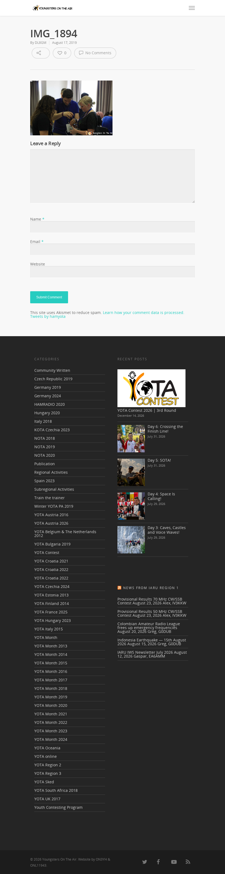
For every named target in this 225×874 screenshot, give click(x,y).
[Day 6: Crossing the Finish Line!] (131, 438)
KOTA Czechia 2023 (52, 429)
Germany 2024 (47, 395)
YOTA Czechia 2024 (51, 586)
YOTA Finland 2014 (51, 603)
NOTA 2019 (44, 446)
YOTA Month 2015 (50, 663)
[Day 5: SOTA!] (131, 472)
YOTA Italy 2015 (48, 629)
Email (37, 241)
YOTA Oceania (47, 747)
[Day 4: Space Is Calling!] (131, 506)
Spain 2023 (44, 480)
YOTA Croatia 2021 (51, 561)
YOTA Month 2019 (50, 696)
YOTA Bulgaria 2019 (52, 544)
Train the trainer (49, 497)
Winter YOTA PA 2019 (53, 506)
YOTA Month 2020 (50, 705)
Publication (44, 463)
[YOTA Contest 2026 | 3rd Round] (151, 388)
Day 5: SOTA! (159, 460)
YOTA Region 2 (47, 764)
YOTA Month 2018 (50, 688)
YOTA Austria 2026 (51, 523)
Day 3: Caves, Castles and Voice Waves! (167, 530)
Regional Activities (51, 472)
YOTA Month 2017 (50, 679)
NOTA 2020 (44, 455)
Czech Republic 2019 (53, 378)
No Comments (97, 52)
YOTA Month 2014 (50, 654)
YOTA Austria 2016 (51, 514)
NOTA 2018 (44, 438)
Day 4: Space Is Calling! (161, 496)
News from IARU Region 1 (151, 587)
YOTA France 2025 (51, 612)
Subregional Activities (54, 489)
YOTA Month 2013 (50, 646)
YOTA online (45, 756)
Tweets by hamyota (48, 316)
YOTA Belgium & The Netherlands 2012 (65, 533)
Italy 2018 (43, 421)
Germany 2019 (47, 387)
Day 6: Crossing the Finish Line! (165, 429)
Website (37, 264)
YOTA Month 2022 (50, 722)
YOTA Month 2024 (50, 739)
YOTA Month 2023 (50, 730)
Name (37, 219)
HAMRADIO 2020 (49, 404)
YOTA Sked (44, 781)
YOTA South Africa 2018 (56, 790)
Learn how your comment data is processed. (143, 312)
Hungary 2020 (47, 412)
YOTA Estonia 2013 (51, 595)
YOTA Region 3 (47, 773)
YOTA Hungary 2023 (52, 620)
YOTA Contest (46, 552)
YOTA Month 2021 (50, 713)
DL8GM (40, 42)
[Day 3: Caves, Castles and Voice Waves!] (131, 539)
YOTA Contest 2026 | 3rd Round (146, 410)
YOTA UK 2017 (47, 798)
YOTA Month (45, 637)
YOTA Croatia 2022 (51, 569)
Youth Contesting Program (58, 807)
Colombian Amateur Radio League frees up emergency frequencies (148, 625)
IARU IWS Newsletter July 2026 (145, 652)
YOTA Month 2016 (50, 671)
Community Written (52, 371)
